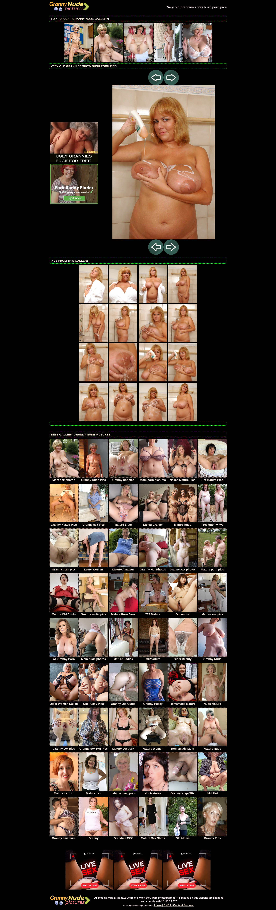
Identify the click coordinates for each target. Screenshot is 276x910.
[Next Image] (171, 84)
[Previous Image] (156, 84)
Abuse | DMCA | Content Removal (174, 905)
